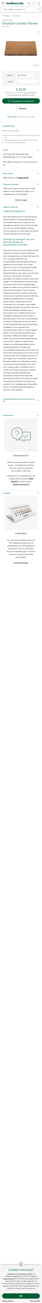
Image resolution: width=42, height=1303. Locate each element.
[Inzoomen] (37, 65)
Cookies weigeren (7, 1301)
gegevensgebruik (8, 1279)
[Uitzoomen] (34, 65)
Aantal (10, 81)
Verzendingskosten (30, 92)
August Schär (23, 178)
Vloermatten (16, 16)
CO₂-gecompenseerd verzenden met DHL (21, 95)
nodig (16, 1276)
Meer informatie (35, 1301)
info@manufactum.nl (21, 484)
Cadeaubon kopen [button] (21, 563)
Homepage (5, 16)
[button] (38, 33)
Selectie (10, 75)
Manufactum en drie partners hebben (19, 1274)
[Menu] (3, 3)
